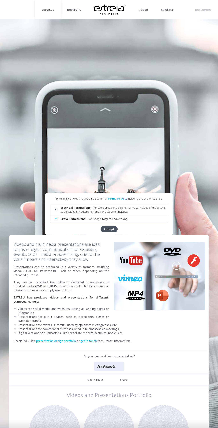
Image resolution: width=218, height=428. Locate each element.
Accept (109, 229)
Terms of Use (116, 198)
